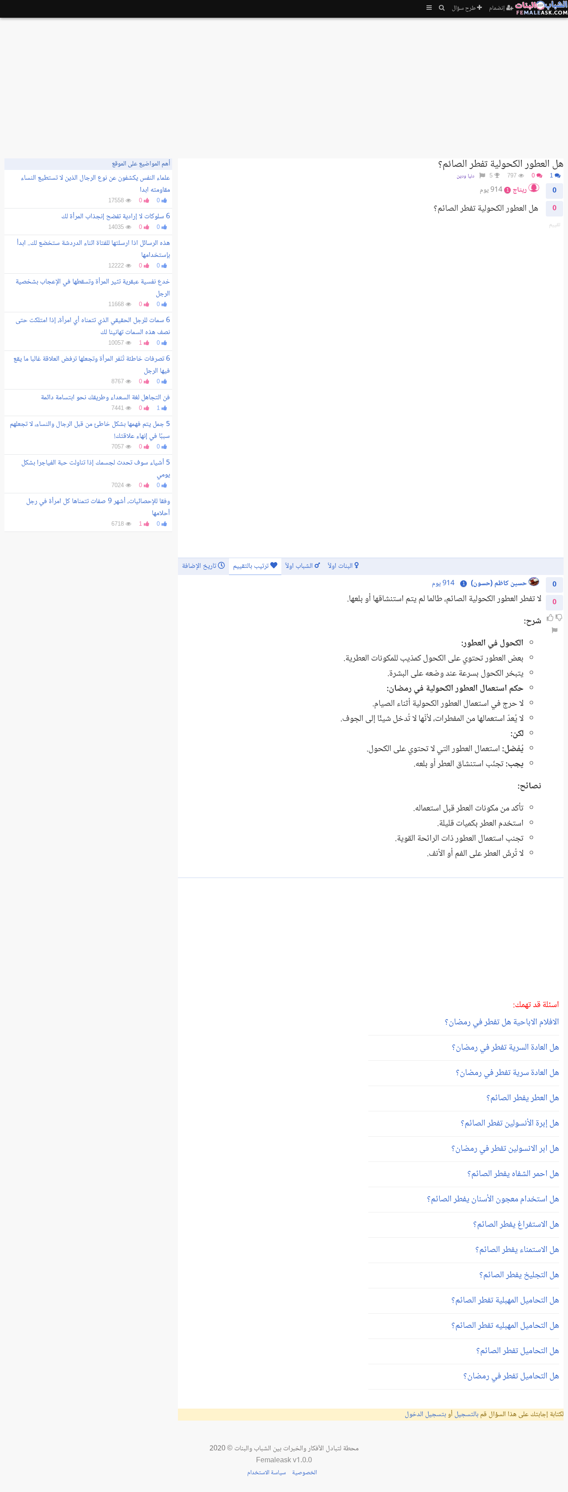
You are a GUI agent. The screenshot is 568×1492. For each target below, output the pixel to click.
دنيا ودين (465, 176)
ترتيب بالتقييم (251, 566)
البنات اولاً (341, 566)
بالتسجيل (466, 1415)
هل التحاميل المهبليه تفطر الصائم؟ (505, 1326)
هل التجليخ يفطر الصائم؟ (519, 1275)
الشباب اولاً (300, 566)
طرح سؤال (464, 8)
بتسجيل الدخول (425, 1415)
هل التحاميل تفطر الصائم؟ (517, 1351)
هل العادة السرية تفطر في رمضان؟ (505, 1047)
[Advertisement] (297, 84)
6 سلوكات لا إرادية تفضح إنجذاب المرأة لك (115, 217)
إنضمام (497, 8)
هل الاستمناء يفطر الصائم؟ (517, 1250)
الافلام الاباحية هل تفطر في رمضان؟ (502, 1022)
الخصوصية (304, 1473)
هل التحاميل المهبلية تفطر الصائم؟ (505, 1300)
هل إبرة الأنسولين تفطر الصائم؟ (510, 1123)
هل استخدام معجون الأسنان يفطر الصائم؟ (493, 1199)
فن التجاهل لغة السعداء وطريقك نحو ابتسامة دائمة (105, 398)
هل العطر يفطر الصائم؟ (522, 1098)
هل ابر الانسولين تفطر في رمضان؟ (505, 1149)
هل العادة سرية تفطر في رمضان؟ (507, 1073)
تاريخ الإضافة (200, 566)
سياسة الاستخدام (266, 1473)
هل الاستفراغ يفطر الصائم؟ (516, 1224)
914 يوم (443, 584)
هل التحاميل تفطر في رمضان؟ (511, 1376)
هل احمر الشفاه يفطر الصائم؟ (513, 1174)
